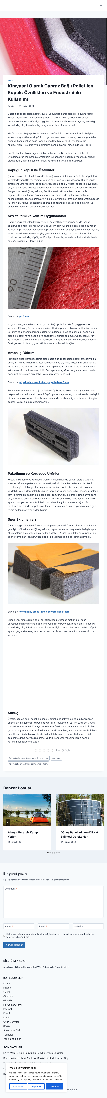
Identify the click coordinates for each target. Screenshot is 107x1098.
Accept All (54, 1086)
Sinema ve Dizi (11, 1030)
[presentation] (27, 810)
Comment (11, 888)
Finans (7, 987)
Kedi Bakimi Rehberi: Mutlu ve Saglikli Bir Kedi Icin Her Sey (35, 1058)
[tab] (48, 853)
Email (43, 926)
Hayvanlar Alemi (12, 1004)
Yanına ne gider (12, 1038)
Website (78, 926)
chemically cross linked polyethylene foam (44, 611)
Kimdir (7, 1013)
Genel (11, 80)
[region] (36, 1077)
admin (13, 106)
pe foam (24, 316)
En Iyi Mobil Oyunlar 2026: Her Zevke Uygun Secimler (33, 1053)
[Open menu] (101, 5)
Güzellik (7, 1000)
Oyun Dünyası (11, 1021)
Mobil (6, 1017)
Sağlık (6, 1026)
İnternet (7, 1009)
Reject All (36, 1086)
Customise (18, 1086)
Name (9, 926)
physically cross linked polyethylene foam (44, 382)
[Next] (99, 822)
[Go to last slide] (8, 822)
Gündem (8, 996)
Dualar (7, 983)
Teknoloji (8, 1034)
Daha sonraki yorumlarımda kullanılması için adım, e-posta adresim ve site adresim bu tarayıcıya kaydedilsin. (50, 935)
